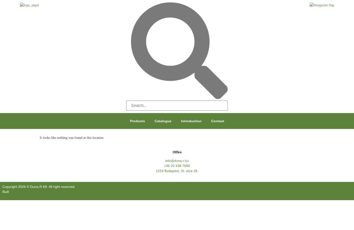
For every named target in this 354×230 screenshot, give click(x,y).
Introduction (191, 121)
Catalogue (163, 121)
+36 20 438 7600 (177, 166)
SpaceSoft (18, 192)
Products (137, 121)
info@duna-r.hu (177, 161)
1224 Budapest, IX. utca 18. (177, 171)
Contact (217, 121)
